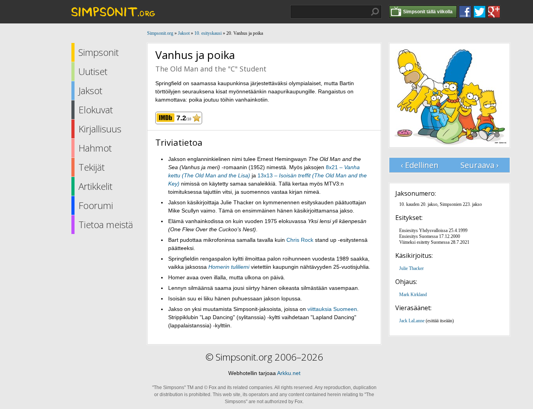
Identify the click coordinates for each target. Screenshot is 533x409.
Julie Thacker (411, 268)
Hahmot (95, 147)
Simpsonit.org (160, 33)
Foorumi (95, 205)
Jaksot (90, 90)
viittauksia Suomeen (332, 309)
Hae (375, 12)
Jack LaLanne (412, 320)
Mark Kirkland (413, 294)
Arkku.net (288, 373)
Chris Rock (299, 240)
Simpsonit (98, 52)
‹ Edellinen (420, 165)
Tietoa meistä (105, 224)
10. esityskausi (208, 33)
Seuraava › (479, 165)
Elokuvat (95, 109)
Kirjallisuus (99, 128)
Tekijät (91, 167)
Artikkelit (95, 186)
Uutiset (92, 71)
